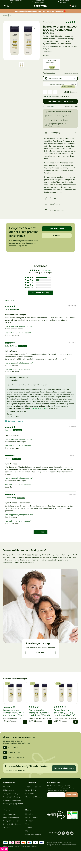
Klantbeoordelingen (11, 817)
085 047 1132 (13, 747)
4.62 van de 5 (45, 270)
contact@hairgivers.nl (16, 757)
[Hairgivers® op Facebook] (59, 833)
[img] (10, 306)
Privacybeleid (30, 790)
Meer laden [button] (40, 532)
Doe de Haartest (57, 229)
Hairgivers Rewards (11, 821)
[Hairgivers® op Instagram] (67, 833)
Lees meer (40, 653)
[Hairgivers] (40, 6)
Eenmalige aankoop (55, 78)
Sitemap (6, 827)
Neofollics (29, 814)
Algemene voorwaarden (35, 787)
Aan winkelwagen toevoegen (60, 101)
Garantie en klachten (33, 797)
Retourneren (30, 793)
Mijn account (8, 790)
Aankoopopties (49, 73)
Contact (56, 235)
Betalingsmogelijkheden (13, 803)
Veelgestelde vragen (11, 793)
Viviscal (28, 827)
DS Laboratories (31, 817)
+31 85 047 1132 (14, 752)
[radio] (46, 78)
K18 (26, 831)
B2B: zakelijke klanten (12, 824)
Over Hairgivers (9, 814)
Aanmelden (71, 795)
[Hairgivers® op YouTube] (72, 833)
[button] (4, 6)
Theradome (30, 821)
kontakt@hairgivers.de (38, 408)
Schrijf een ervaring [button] (40, 292)
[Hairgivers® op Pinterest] (63, 833)
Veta (27, 824)
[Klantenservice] (73, 6)
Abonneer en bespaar (56, 84)
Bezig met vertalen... (15, 421)
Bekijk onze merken (33, 834)
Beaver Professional (49, 22)
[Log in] (69, 6)
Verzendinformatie (71, 106)
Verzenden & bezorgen (12, 797)
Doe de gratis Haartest (64, 768)
